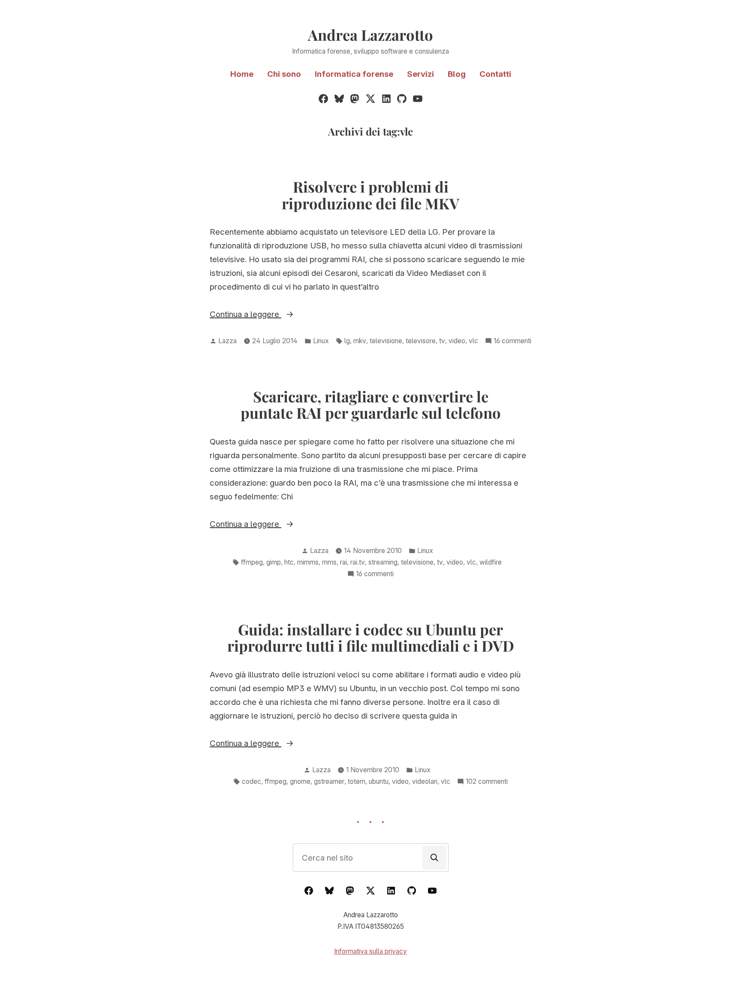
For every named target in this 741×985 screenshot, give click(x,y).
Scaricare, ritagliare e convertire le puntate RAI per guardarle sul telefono (371, 405)
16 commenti (512, 341)
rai (343, 562)
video (457, 341)
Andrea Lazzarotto (370, 35)
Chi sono (284, 74)
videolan (424, 781)
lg (347, 341)
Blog (457, 74)
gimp (273, 562)
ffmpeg (252, 562)
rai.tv (357, 562)
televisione (386, 341)
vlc (473, 341)
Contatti (495, 74)
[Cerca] (434, 858)
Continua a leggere (268, 315)
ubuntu (379, 781)
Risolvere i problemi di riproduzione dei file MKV (370, 195)
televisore (421, 341)
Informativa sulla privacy (370, 951)
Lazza (227, 341)
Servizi (420, 74)
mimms (308, 562)
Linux (321, 341)
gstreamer (329, 781)
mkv (359, 341)
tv (442, 341)
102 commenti (487, 782)
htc (289, 562)
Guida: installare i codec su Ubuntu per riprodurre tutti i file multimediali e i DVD (370, 637)
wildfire (490, 562)
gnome (300, 781)
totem (356, 781)
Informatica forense (354, 74)
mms (329, 562)
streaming (383, 562)
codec (251, 781)
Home (241, 74)
